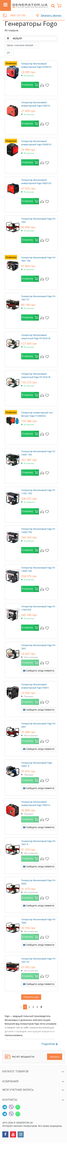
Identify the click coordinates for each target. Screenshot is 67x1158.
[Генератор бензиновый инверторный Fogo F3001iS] (13, 809)
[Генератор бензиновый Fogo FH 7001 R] (13, 848)
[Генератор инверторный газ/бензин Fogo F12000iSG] (13, 420)
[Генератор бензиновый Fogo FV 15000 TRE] (13, 536)
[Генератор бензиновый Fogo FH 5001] (13, 731)
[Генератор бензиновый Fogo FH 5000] (13, 888)
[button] (4, 15)
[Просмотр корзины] (61, 5)
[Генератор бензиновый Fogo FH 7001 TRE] (13, 265)
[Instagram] (21, 1134)
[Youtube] (13, 1134)
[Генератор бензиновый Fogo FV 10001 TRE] (13, 459)
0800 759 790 (17, 15)
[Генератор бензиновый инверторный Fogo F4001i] (13, 692)
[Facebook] (5, 1134)
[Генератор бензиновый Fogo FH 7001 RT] (13, 966)
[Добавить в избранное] (47, 85)
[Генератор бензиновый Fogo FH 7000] (13, 927)
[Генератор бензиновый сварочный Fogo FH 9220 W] (13, 381)
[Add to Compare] (42, 85)
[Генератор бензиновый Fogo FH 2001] (13, 653)
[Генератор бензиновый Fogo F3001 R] (13, 770)
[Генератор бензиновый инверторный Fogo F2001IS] (13, 110)
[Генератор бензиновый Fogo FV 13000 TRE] (13, 575)
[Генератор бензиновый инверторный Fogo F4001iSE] (13, 187)
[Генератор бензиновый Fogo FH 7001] (13, 226)
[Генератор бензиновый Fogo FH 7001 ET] (13, 304)
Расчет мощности (23, 1056)
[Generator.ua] (30, 5)
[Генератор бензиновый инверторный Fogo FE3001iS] (13, 71)
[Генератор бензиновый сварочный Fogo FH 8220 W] (13, 342)
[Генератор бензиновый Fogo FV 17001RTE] (13, 614)
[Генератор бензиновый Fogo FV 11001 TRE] (13, 497)
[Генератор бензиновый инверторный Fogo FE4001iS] (13, 149)
